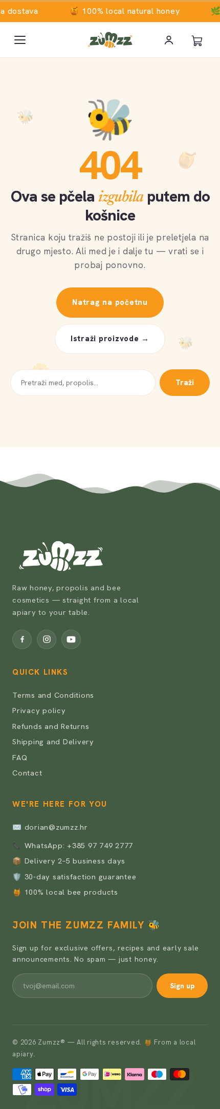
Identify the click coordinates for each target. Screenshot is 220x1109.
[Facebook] (22, 639)
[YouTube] (71, 639)
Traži (184, 383)
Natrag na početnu (110, 302)
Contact (27, 773)
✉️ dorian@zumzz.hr (50, 827)
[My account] (169, 40)
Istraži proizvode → (110, 339)
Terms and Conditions (53, 695)
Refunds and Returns (50, 726)
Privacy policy (39, 710)
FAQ (19, 757)
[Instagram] (46, 639)
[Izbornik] (20, 40)
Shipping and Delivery (53, 741)
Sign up (182, 985)
